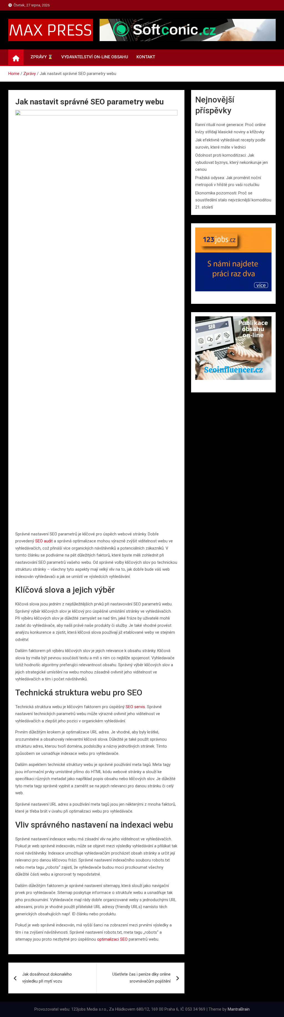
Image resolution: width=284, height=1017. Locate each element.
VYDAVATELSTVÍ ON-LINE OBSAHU (94, 56)
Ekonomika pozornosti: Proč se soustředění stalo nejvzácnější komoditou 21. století (233, 200)
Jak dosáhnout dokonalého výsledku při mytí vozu (47, 978)
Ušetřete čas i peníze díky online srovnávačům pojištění (141, 978)
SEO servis (135, 706)
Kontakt (145, 56)
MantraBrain (239, 1009)
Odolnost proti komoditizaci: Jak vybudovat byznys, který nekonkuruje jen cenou (231, 162)
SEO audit (44, 540)
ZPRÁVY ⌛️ (42, 56)
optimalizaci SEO (112, 939)
